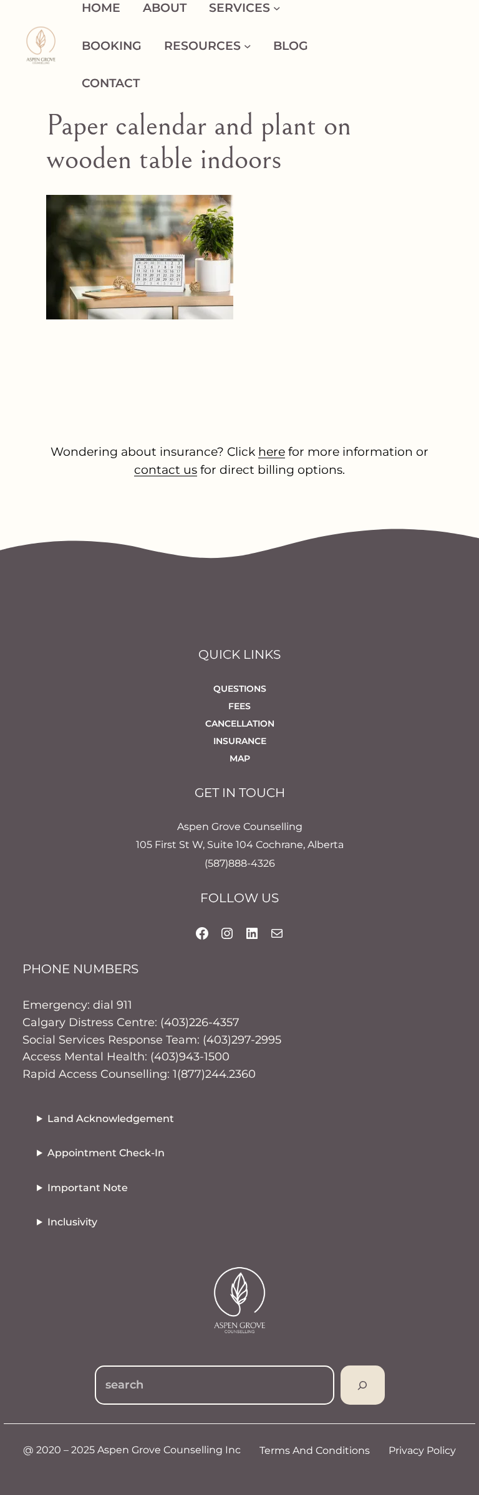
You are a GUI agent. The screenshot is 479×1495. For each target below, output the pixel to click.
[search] (363, 1385)
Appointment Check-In (106, 1153)
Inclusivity (72, 1222)
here (271, 451)
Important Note (87, 1188)
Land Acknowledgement (110, 1119)
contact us (165, 469)
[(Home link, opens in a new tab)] (41, 45)
